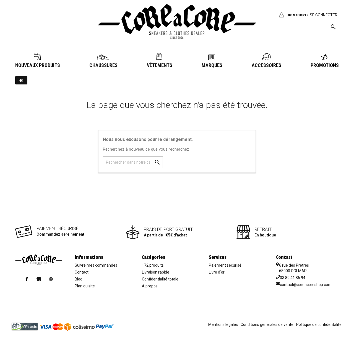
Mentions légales (223, 324)
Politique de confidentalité (319, 324)
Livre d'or (217, 272)
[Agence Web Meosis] (24, 326)
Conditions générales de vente (267, 324)
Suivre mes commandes (96, 265)
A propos (150, 286)
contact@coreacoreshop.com (306, 284)
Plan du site (85, 286)
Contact (81, 272)
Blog (78, 279)
